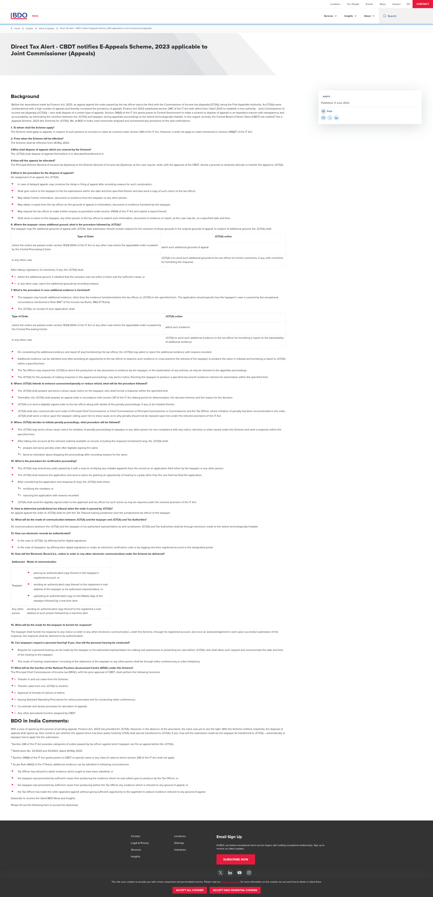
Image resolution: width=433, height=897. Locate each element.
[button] (423, 4)
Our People (353, 4)
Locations (335, 4)
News (383, 4)
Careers (396, 4)
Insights (348, 16)
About (367, 16)
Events (369, 4)
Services (328, 16)
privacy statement (230, 881)
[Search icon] (384, 16)
